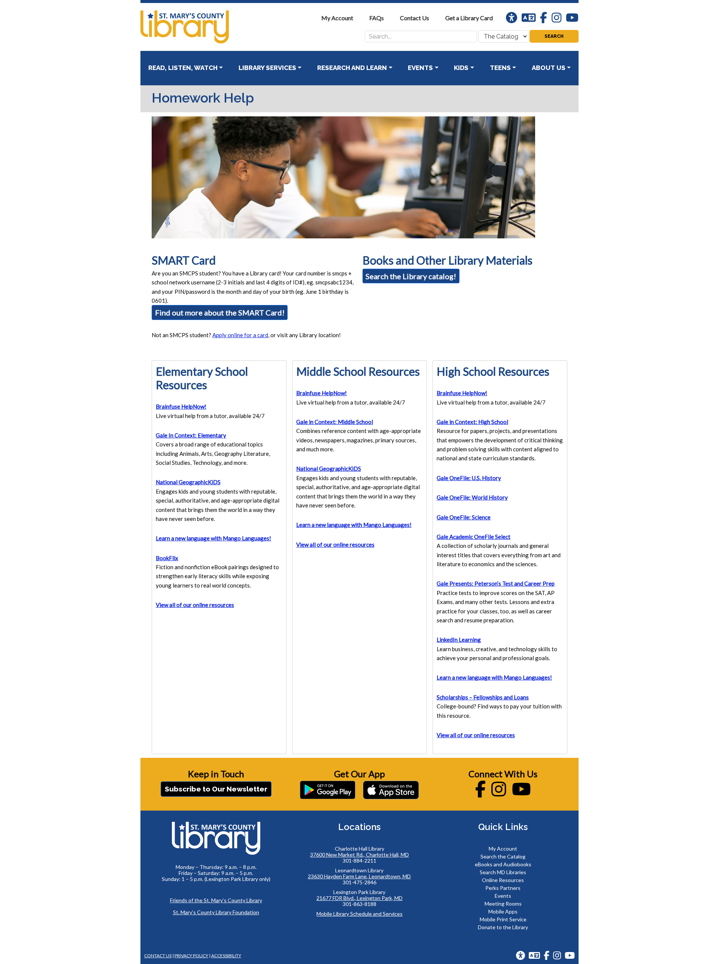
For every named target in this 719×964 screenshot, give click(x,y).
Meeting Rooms (503, 903)
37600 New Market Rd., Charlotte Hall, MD (359, 854)
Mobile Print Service (503, 919)
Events (503, 896)
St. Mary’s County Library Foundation (216, 912)
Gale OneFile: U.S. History (469, 478)
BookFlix (167, 558)
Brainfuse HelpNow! (181, 406)
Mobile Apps (503, 911)
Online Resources (503, 880)
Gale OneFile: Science (464, 517)
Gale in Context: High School (472, 421)
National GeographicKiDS (188, 482)
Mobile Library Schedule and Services (359, 913)
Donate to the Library (503, 927)
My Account (503, 848)
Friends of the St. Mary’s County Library (216, 900)
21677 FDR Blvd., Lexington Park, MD (359, 898)
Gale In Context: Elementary (191, 435)
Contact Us (158, 955)
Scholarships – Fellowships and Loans (483, 697)
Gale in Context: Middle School (334, 421)
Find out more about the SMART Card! (220, 312)
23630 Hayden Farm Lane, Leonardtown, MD (359, 876)
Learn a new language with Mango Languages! (213, 538)
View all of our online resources (195, 604)
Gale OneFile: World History (472, 497)
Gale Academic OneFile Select (473, 536)
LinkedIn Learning (459, 639)
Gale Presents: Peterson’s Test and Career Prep (496, 583)
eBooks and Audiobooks (503, 864)
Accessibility (226, 955)
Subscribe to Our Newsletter (216, 789)
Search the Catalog (502, 856)
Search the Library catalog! (410, 276)
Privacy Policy (191, 955)
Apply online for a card (240, 335)
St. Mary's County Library (196, 26)
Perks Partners (503, 888)
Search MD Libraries (503, 872)
